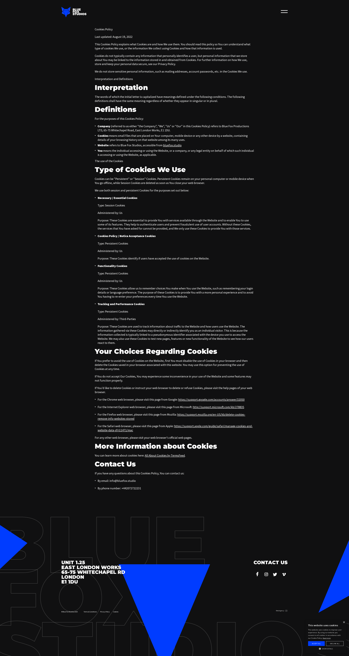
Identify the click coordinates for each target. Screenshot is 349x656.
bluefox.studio (172, 145)
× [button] (344, 622)
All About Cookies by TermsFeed (165, 455)
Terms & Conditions (90, 612)
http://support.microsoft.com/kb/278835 (218, 407)
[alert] (325, 636)
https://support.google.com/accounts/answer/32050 (211, 399)
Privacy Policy (105, 612)
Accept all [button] (316, 644)
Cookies (115, 612)
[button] (326, 648)
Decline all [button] (335, 644)
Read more (327, 638)
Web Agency (280, 611)
